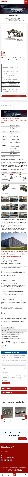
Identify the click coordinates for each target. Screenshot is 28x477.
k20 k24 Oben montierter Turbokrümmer (12, 332)
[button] (26, 417)
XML (25, 466)
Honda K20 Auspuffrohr (8, 328)
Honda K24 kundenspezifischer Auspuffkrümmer (10, 330)
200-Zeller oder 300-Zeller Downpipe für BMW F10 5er (20, 421)
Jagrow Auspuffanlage (13, 19)
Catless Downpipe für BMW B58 (7, 420)
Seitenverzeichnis (6, 466)
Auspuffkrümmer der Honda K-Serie (11, 338)
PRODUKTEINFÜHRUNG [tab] (7, 106)
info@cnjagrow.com (10, 457)
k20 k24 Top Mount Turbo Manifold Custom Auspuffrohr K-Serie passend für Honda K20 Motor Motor (14, 365)
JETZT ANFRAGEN (13, 96)
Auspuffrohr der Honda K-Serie (10, 336)
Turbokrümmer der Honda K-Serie (10, 334)
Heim (19, 18)
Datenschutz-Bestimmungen (16, 466)
